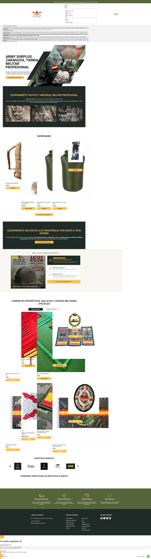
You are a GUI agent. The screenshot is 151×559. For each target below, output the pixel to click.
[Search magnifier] (66, 7)
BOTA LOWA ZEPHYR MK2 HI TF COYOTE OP (27, 203)
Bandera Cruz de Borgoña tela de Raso (28, 433)
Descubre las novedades (63, 281)
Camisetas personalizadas (71, 520)
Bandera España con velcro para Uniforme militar (43, 432)
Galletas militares (69, 518)
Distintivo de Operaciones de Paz (12, 374)
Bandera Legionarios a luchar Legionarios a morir (59, 445)
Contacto (83, 522)
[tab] (35, 309)
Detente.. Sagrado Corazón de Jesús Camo (75, 416)
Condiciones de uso (85, 524)
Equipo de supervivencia (70, 526)
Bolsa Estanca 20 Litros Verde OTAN (44, 203)
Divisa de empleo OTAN (57, 360)
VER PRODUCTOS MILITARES (14, 77)
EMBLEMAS (70, 113)
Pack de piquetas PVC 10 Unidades (74, 164)
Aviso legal (84, 528)
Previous (10, 466)
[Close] (2, 536)
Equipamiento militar (70, 524)
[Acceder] (118, 14)
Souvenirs (68, 528)
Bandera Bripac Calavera (11, 444)
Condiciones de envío (86, 526)
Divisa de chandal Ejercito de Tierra (27, 360)
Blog (82, 520)
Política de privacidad (86, 530)
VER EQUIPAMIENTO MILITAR (44, 242)
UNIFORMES (44, 113)
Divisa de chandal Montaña (43, 373)
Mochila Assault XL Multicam (12, 183)
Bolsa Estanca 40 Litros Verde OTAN (59, 203)
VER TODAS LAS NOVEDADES (44, 214)
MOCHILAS (18, 113)
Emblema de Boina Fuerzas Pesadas (74, 331)
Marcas (5, 40)
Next (78, 466)
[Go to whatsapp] (148, 556)
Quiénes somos (85, 518)
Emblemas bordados (70, 522)
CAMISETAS (5, 28)
